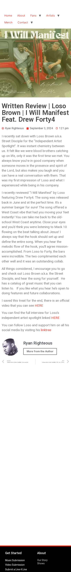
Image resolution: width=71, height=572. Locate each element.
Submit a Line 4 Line (16, 569)
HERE (39, 306)
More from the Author (40, 351)
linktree (46, 330)
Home (8, 15)
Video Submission (15, 564)
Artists (50, 15)
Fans (33, 15)
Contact (23, 22)
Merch (8, 22)
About (21, 15)
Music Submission (15, 560)
